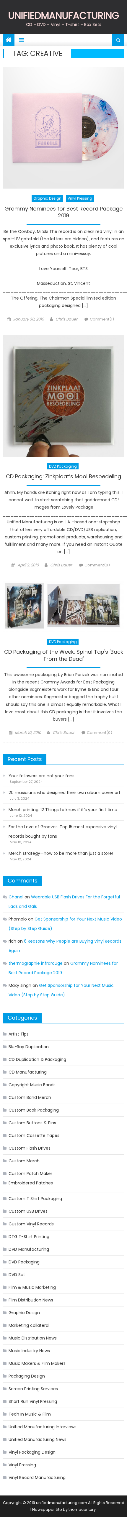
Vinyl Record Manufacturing (37, 1477)
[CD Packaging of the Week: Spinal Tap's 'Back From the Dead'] (64, 606)
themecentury (82, 1509)
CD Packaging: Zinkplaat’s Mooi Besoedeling (63, 476)
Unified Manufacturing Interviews (42, 1427)
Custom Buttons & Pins (32, 1123)
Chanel (16, 897)
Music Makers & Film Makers (37, 1363)
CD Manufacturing (28, 1072)
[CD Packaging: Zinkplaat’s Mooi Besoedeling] (64, 396)
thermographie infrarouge (36, 963)
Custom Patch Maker (30, 1173)
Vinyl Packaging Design (32, 1452)
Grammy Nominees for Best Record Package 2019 (63, 212)
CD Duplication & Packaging (37, 1059)
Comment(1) (102, 319)
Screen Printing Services (33, 1389)
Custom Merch (24, 1161)
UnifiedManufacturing (63, 15)
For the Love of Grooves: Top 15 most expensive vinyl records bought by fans (63, 831)
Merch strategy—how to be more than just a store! (61, 853)
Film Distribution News (31, 1300)
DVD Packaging (63, 466)
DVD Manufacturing (29, 1249)
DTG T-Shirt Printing (29, 1237)
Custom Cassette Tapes (34, 1135)
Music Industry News (29, 1351)
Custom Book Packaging (34, 1110)
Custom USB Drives (28, 1211)
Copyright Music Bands (32, 1085)
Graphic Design (47, 198)
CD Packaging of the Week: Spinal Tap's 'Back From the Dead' (63, 655)
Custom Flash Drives (30, 1148)
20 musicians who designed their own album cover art (65, 793)
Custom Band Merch (30, 1097)
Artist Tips (19, 1034)
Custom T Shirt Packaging (35, 1199)
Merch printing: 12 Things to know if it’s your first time (63, 810)
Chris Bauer (66, 319)
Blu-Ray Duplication (29, 1047)
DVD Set (17, 1275)
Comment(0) (97, 565)
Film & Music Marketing (32, 1287)
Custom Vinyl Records (31, 1224)
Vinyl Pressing (80, 198)
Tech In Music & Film (30, 1414)
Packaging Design (27, 1376)
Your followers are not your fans (41, 776)
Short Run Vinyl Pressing (33, 1401)
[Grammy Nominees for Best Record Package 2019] (64, 128)
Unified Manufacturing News (37, 1439)
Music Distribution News (33, 1338)
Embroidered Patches (31, 1183)
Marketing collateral (29, 1325)
